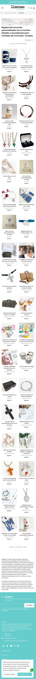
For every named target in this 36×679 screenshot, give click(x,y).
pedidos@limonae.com (10, 638)
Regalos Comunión (9, 69)
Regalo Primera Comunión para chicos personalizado (9, 66)
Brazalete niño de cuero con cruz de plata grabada (26, 122)
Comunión (26, 96)
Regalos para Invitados (26, 316)
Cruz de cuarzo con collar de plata (26, 479)
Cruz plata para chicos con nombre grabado (26, 93)
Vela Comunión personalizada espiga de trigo (9, 123)
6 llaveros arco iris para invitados (9, 451)
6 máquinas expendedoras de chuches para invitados (26, 340)
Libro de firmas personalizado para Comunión (26, 178)
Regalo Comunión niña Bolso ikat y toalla (26, 205)
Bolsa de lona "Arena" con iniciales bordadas (26, 287)
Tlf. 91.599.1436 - (15, 1)
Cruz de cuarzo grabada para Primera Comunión (9, 479)
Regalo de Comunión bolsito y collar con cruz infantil (9, 534)
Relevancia (29, 40)
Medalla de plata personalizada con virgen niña (26, 507)
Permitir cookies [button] (24, 674)
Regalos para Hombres (9, 316)
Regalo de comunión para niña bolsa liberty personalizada (9, 94)
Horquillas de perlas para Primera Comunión (26, 260)
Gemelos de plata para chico (26, 150)
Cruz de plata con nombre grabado (9, 287)
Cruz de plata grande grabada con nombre (26, 66)
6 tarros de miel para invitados (26, 314)
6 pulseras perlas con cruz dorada (27, 422)
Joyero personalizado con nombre (9, 395)
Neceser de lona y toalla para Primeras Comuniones (9, 260)
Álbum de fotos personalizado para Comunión (9, 233)
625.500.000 (23, 1)
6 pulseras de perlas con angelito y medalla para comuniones (26, 452)
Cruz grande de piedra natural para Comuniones (9, 150)
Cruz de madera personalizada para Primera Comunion (9, 423)
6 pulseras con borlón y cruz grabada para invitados (9, 340)
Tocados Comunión (26, 263)
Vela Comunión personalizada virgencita (26, 534)
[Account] (31, 8)
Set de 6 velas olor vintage (27, 366)
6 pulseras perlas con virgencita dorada (9, 506)
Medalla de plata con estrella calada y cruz (26, 232)
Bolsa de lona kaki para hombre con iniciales (9, 314)
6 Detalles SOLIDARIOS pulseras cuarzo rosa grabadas (9, 368)
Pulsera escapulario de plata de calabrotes (26, 395)
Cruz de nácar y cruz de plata (9, 177)
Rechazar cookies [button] (10, 674)
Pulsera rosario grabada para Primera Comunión (9, 205)
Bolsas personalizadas (26, 289)
